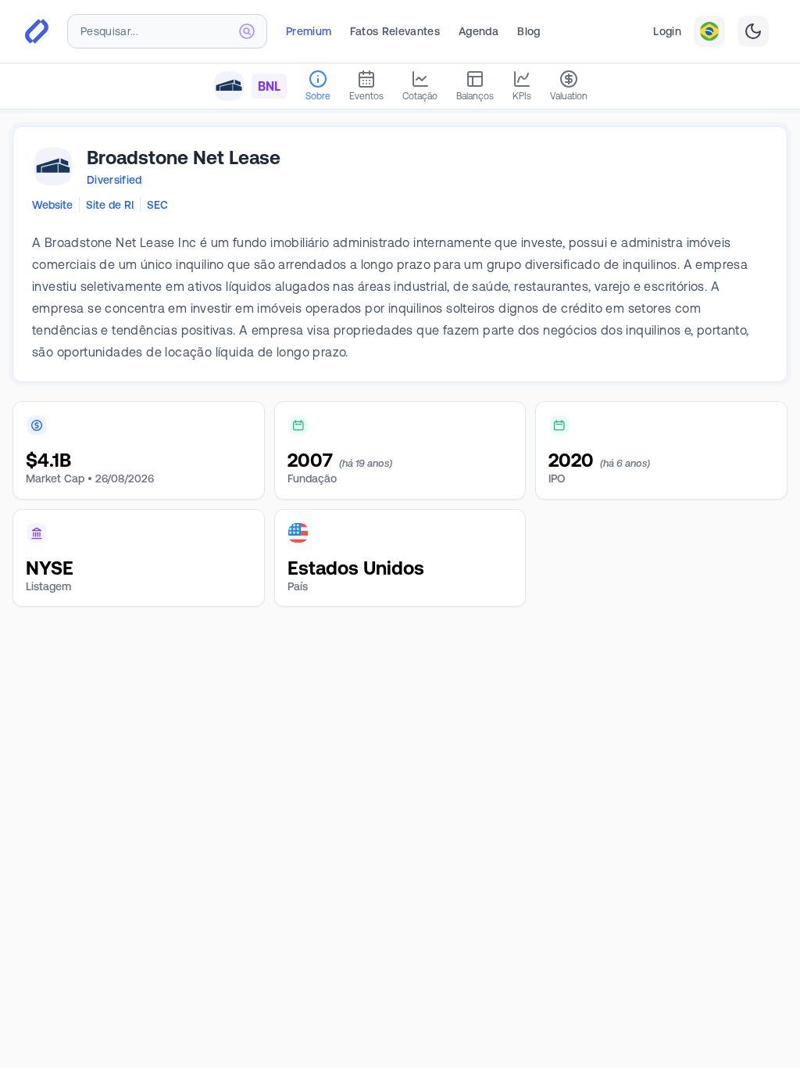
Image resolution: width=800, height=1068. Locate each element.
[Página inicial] (36, 31)
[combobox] (167, 31)
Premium (308, 31)
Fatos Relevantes (395, 31)
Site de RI (110, 205)
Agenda (478, 31)
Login (667, 31)
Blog (528, 31)
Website (52, 205)
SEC (157, 205)
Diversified (114, 180)
